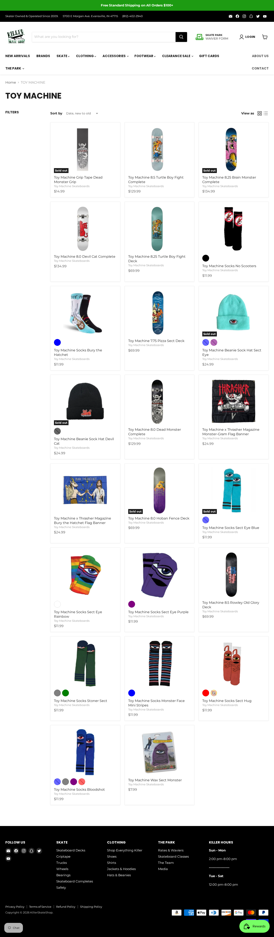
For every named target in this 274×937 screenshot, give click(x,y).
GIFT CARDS (209, 56)
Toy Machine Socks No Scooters (229, 266)
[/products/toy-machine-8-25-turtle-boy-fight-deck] (159, 228)
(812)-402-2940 (132, 16)
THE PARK (13, 68)
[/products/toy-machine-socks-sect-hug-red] (233, 663)
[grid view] (260, 113)
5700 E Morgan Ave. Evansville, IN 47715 (90, 16)
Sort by (56, 113)
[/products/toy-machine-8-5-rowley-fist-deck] (233, 574)
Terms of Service (40, 906)
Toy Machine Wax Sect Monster (155, 780)
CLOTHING (85, 56)
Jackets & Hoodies (121, 869)
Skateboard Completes (74, 881)
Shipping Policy (91, 906)
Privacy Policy (14, 906)
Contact (260, 68)
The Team (166, 863)
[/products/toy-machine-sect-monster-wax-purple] (159, 752)
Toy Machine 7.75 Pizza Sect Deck (156, 341)
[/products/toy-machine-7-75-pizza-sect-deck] (159, 313)
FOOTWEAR (144, 56)
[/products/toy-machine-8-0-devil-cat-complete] (85, 228)
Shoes (111, 856)
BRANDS (43, 56)
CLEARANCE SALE (176, 56)
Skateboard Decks (70, 850)
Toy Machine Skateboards (71, 186)
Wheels (62, 869)
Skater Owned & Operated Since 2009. (31, 16)
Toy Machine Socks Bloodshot (79, 789)
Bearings (63, 875)
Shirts (111, 863)
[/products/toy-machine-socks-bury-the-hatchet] (85, 313)
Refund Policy (65, 906)
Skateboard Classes (173, 856)
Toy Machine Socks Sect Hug (227, 701)
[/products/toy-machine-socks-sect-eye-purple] (159, 574)
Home (10, 82)
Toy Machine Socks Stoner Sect (80, 701)
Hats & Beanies (119, 875)
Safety (61, 887)
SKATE (62, 56)
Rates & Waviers (170, 850)
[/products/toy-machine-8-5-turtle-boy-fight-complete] (159, 149)
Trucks (61, 863)
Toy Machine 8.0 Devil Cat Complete (84, 257)
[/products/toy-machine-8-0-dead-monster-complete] (159, 401)
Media (163, 869)
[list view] (266, 113)
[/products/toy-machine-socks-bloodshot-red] (85, 752)
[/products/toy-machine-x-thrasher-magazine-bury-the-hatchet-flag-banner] (85, 490)
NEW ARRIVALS (17, 56)
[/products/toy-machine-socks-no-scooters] (233, 228)
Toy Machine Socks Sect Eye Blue (230, 528)
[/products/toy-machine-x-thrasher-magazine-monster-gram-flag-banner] (233, 401)
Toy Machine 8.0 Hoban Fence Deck (158, 518)
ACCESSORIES (114, 56)
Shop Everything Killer (124, 850)
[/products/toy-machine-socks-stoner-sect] (85, 663)
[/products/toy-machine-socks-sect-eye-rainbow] (85, 574)
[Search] (181, 37)
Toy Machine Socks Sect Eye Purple (158, 612)
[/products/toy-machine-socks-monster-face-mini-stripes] (159, 663)
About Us (260, 56)
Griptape (63, 856)
